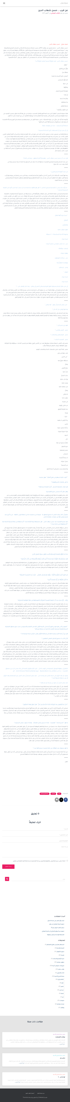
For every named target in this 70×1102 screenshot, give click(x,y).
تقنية (62, 955)
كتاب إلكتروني (60, 973)
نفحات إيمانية (60, 1004)
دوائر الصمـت (60, 1037)
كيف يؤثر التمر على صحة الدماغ (56, 920)
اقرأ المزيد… (62, 1044)
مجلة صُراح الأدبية (44, 793)
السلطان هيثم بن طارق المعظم (55, 944)
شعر (62, 986)
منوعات (62, 1000)
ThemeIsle (25, 1097)
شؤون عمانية (60, 962)
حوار (59, 793)
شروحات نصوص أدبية (58, 965)
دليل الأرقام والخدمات (58, 958)
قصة (62, 993)
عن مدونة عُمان (40, 1093)
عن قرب (53, 793)
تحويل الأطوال (60, 951)
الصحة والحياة (60, 948)
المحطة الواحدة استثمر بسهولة (55, 934)
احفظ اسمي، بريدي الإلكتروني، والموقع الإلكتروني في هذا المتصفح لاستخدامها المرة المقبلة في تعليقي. (39, 861)
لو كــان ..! (61, 1077)
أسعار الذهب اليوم (30, 1093)
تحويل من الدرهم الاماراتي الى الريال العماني (53, 931)
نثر (63, 997)
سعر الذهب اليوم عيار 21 (57, 927)
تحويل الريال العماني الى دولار (56, 924)
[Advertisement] (35, 30)
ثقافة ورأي (61, 979)
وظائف (62, 1007)
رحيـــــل (62, 1058)
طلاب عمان (61, 969)
